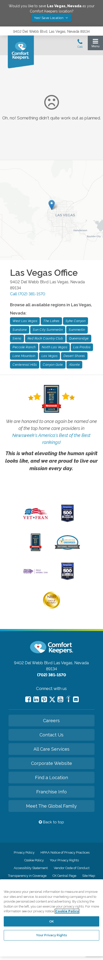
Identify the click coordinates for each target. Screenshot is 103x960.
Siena (17, 338)
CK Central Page (64, 876)
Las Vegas (50, 356)
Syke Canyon (76, 321)
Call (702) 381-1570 (27, 294)
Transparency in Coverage (27, 876)
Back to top (53, 822)
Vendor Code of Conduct (72, 868)
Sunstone (19, 329)
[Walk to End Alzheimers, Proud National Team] (35, 573)
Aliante (74, 364)
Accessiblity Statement (31, 868)
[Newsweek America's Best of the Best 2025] (36, 550)
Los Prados (81, 347)
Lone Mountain (24, 356)
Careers (51, 720)
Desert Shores (74, 356)
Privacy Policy (24, 852)
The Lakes (51, 321)
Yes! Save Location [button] (49, 18)
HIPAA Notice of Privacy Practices (65, 852)
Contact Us (52, 734)
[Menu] (95, 44)
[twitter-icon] (52, 700)
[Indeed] (68, 700)
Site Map (88, 876)
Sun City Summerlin (48, 329)
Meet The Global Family (51, 806)
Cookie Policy (34, 860)
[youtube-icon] (60, 699)
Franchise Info (51, 791)
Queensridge (79, 338)
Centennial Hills (24, 364)
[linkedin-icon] (36, 699)
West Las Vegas (24, 321)
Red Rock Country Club (45, 338)
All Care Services (52, 749)
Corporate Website (51, 763)
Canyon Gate (53, 364)
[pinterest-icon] (44, 699)
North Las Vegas (55, 347)
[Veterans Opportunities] (35, 521)
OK (51, 921)
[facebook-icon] (28, 699)
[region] (51, 918)
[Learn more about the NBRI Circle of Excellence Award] (51, 608)
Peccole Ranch (24, 347)
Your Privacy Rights (64, 860)
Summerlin (77, 329)
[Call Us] (80, 45)
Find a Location (51, 777)
